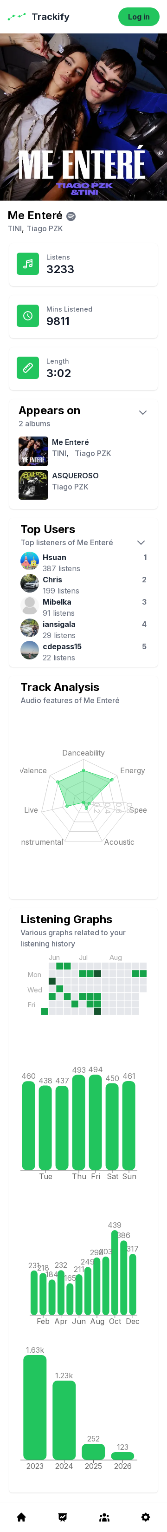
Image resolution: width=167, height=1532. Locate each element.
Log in (139, 16)
